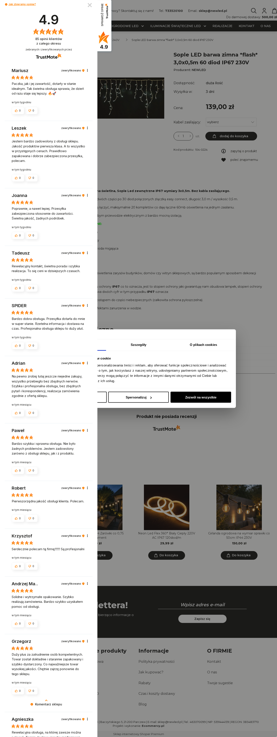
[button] (6, 4)
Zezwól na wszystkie (200, 397)
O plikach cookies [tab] (203, 344)
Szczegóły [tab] (139, 344)
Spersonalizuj (136, 397)
